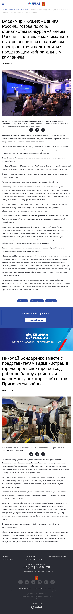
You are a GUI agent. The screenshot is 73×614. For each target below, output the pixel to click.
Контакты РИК (8, 559)
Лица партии (30, 556)
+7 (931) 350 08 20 (36, 567)
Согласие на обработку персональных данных (36, 598)
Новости (25, 9)
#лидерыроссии (37, 301)
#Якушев (22, 301)
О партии (6, 556)
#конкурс (51, 301)
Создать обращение (36, 320)
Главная (4, 9)
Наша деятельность (14, 9)
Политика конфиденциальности (36, 594)
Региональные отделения (57, 556)
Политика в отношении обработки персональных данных (36, 596)
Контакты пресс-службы (34, 559)
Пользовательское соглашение (37, 593)
